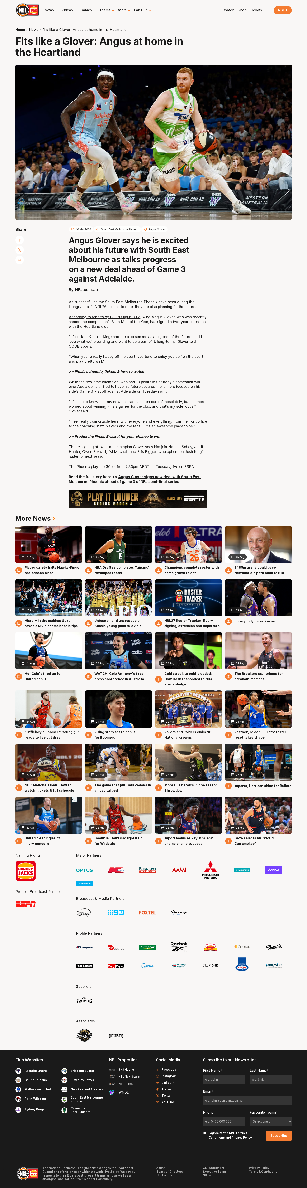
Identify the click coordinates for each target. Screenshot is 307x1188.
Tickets (256, 10)
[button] (51, 10)
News (33, 30)
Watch (229, 10)
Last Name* (259, 1070)
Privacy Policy (242, 1137)
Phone (208, 1112)
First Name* (212, 1070)
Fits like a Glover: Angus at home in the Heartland (84, 30)
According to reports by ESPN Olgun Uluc (104, 317)
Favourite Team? (263, 1112)
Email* (208, 1091)
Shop (242, 10)
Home (20, 30)
